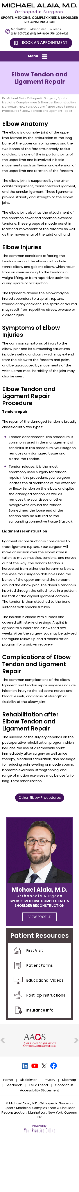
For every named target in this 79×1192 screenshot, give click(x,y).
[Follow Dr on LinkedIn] (25, 1065)
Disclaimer (28, 1079)
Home (8, 1079)
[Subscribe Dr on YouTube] (34, 1065)
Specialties (55, 107)
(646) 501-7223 (20, 33)
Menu (33, 55)
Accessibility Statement (39, 1090)
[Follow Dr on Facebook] (53, 1065)
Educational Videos (44, 980)
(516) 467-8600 (39, 33)
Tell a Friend (38, 1085)
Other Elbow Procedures (39, 797)
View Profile (39, 916)
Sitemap (69, 1079)
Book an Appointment (44, 43)
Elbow (70, 107)
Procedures (10, 111)
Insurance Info (40, 1010)
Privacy (49, 1079)
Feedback (14, 1085)
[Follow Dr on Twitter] (44, 1065)
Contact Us (64, 1085)
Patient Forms (39, 965)
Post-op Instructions (45, 995)
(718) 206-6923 (59, 33)
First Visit (34, 950)
